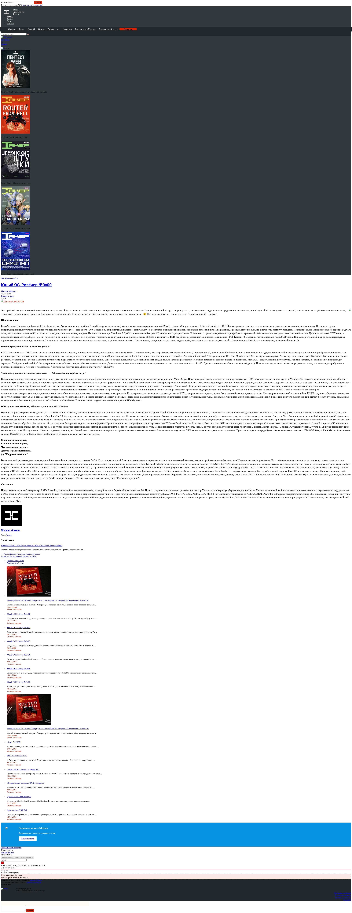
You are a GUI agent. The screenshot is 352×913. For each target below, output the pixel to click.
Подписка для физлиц (342, 893)
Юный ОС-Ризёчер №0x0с (18, 668)
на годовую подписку (32, 5)
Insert (30, 910)
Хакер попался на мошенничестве (20, 554)
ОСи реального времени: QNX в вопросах (25, 783)
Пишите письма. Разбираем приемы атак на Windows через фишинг (31, 545)
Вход (349, 4)
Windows (12, 29)
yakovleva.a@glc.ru (33, 882)
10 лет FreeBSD (13, 742)
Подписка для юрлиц (343, 895)
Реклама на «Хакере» (108, 29)
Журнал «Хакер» (8, 291)
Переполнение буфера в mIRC (19, 556)
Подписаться (27, 838)
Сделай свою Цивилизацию (19, 796)
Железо (41, 29)
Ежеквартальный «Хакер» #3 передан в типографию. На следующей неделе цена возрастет (48, 600)
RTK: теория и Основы (17, 756)
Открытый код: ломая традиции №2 (23, 769)
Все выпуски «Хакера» (85, 29)
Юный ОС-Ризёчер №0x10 (18, 655)
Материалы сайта (9, 278)
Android (31, 29)
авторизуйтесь (7, 852)
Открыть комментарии (11, 848)
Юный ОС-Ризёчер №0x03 (18, 641)
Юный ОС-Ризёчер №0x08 (18, 614)
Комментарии (7, 296)
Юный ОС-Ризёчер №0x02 (18, 682)
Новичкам (67, 29)
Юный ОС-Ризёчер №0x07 (18, 627)
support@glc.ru (36, 880)
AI (58, 29)
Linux (21, 29)
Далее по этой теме (15, 561)
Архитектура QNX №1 (17, 810)
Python (51, 29)
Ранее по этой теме (15, 563)
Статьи (9, 535)
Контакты (347, 899)
